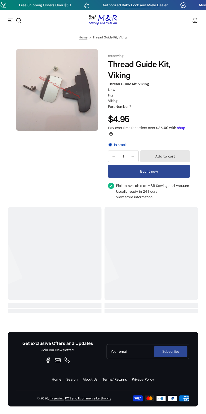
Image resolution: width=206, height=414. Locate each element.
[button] (18, 20)
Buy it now (149, 171)
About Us (90, 379)
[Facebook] (48, 360)
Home (83, 37)
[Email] (58, 360)
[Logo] (103, 20)
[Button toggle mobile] (11, 20)
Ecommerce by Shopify (94, 398)
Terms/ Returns (114, 379)
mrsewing (56, 398)
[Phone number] (67, 360)
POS (68, 398)
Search (72, 379)
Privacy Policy (143, 379)
